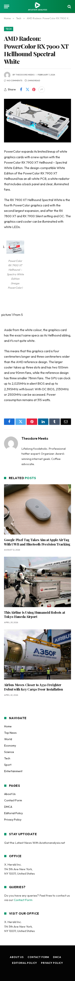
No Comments (14, 80)
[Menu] (6, 6)
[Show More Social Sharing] (41, 89)
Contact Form (13, 800)
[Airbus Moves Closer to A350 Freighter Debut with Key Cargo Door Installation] (37, 654)
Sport (7, 765)
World (8, 739)
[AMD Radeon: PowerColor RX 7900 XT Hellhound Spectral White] (37, 121)
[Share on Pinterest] (34, 89)
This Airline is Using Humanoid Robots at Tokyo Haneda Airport (34, 614)
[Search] (69, 6)
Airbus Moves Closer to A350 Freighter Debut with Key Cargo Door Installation (33, 687)
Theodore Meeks (25, 74)
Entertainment (13, 771)
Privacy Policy (12, 819)
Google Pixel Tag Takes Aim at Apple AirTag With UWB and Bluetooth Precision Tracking (37, 542)
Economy (10, 745)
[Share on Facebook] (21, 89)
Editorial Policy (13, 813)
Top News (10, 733)
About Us (10, 794)
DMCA (8, 807)
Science (9, 752)
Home (8, 726)
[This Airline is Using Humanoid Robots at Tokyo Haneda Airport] (37, 582)
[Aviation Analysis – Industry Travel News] (37, 6)
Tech (9, 29)
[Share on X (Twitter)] (27, 89)
